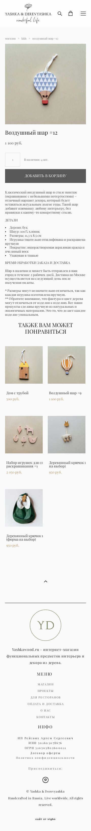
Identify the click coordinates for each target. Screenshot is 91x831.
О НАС (45, 710)
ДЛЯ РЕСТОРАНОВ (46, 697)
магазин (10, 38)
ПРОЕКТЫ (46, 691)
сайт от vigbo (45, 819)
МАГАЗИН (46, 684)
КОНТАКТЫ (45, 717)
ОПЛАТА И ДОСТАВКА (46, 704)
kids (24, 38)
